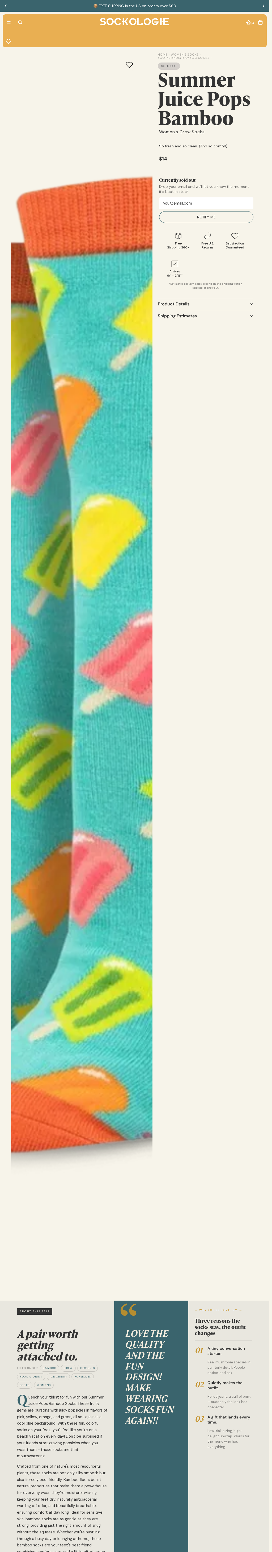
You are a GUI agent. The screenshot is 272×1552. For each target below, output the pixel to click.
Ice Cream (58, 1376)
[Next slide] (263, 6)
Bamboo (49, 1368)
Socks (24, 1385)
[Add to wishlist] (129, 65)
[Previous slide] (6, 6)
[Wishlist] (8, 41)
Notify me (206, 217)
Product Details (173, 304)
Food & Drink (31, 1376)
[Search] (20, 22)
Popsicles (82, 1376)
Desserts (87, 1368)
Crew (68, 1368)
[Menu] (9, 22)
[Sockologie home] (134, 22)
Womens (44, 1385)
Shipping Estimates (177, 316)
